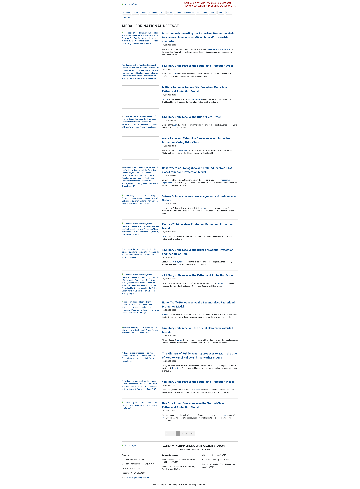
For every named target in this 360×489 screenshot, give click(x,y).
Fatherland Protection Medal (218, 49)
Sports (143, 13)
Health (212, 13)
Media (135, 13)
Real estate (202, 13)
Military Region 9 (195, 99)
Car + (228, 13)
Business (153, 13)
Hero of (174, 368)
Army (175, 73)
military (197, 390)
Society (126, 13)
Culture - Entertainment (184, 13)
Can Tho (165, 99)
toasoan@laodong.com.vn (138, 477)
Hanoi (164, 314)
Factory (165, 236)
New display (128, 17)
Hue (163, 418)
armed (223, 415)
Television (183, 150)
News (162, 13)
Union (169, 13)
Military (180, 340)
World (220, 13)
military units (178, 262)
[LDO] (140, 38)
